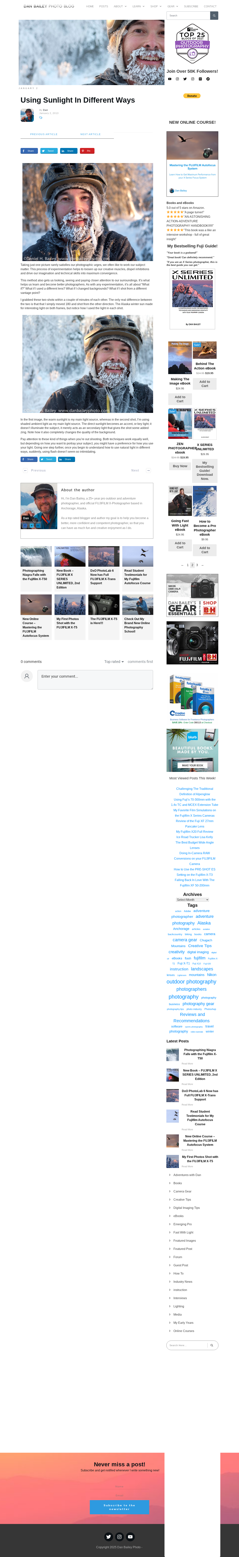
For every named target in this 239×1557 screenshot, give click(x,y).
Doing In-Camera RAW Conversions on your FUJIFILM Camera (194, 859)
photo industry (194, 1009)
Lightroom (181, 975)
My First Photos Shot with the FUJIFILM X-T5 (68, 623)
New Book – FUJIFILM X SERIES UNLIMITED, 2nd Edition (200, 1074)
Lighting (178, 1306)
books (197, 934)
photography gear (198, 1004)
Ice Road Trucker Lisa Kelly (194, 837)
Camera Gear (182, 1191)
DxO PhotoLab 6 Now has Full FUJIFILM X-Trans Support (200, 1095)
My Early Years (183, 1322)
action (178, 911)
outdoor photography (191, 982)
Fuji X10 (197, 963)
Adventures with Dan (187, 1175)
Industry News (182, 1281)
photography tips (175, 1009)
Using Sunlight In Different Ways (78, 100)
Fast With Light (183, 1232)
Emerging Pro (182, 1224)
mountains (196, 975)
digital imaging (198, 952)
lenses (171, 975)
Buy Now (180, 466)
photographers (191, 989)
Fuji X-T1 (184, 963)
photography (184, 997)
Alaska (204, 922)
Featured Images (184, 1240)
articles (196, 928)
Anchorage (181, 929)
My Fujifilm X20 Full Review (194, 831)
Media (177, 1314)
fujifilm (199, 958)
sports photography (194, 1027)
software (176, 1026)
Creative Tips (200, 946)
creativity (177, 951)
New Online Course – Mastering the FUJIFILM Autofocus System (36, 627)
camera (209, 934)
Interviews (180, 1298)
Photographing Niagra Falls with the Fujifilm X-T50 (35, 575)
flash (188, 958)
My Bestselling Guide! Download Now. (205, 471)
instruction (179, 969)
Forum (177, 1257)
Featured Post (182, 1248)
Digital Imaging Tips (186, 1207)
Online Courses (183, 1331)
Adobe (187, 911)
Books (177, 1183)
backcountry (175, 934)
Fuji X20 (207, 964)
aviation (206, 929)
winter (210, 1031)
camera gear (185, 939)
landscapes (202, 968)
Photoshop (210, 1009)
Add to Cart (180, 399)
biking (188, 934)
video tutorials (197, 1032)
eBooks (177, 958)
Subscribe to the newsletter (119, 1507)
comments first (140, 661)
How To (178, 1273)
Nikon (211, 975)
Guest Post (180, 1265)
